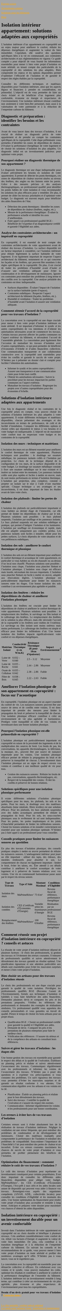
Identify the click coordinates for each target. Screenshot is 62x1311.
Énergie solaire (8, 4)
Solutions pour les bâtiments (15, 12)
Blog (3, 17)
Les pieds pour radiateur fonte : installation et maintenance (30, 1308)
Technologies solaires (12, 8)
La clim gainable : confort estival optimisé (22, 1305)
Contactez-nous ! (12, 1295)
